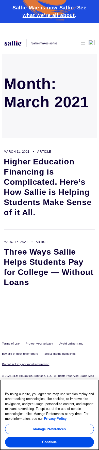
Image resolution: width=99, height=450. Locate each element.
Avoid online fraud (71, 343)
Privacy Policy (55, 419)
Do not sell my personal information (26, 364)
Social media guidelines (60, 353)
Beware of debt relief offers (20, 353)
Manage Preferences (49, 429)
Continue (49, 442)
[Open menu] (83, 43)
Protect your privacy (39, 343)
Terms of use (11, 343)
